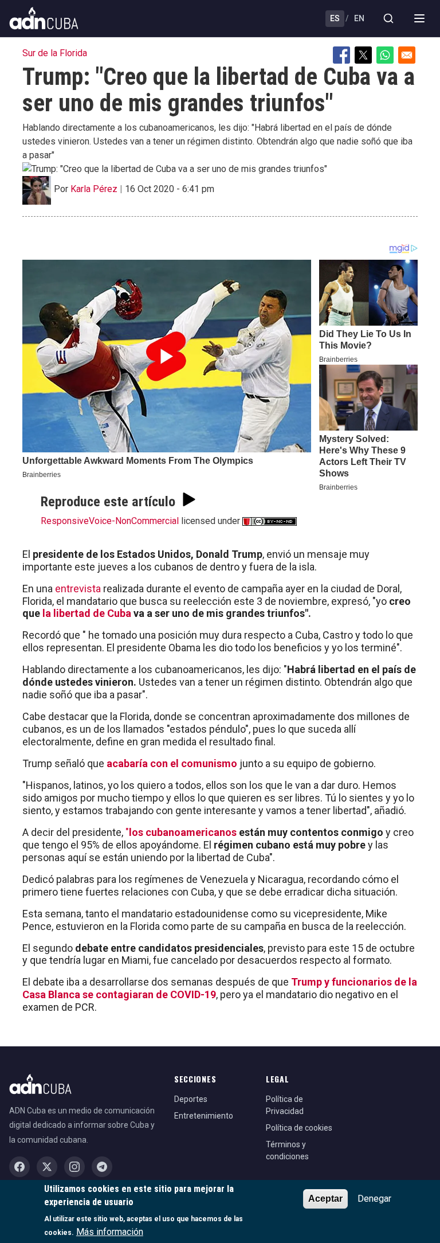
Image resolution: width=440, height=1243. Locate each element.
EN (359, 18)
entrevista (78, 589)
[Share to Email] (406, 55)
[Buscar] (388, 18)
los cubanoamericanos (184, 832)
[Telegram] (102, 1166)
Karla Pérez (93, 188)
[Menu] (419, 18)
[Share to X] (363, 55)
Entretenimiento (203, 1115)
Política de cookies (299, 1127)
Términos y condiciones (287, 1150)
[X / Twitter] (47, 1166)
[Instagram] (74, 1166)
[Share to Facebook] (341, 55)
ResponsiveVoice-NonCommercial (110, 520)
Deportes (190, 1099)
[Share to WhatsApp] (385, 55)
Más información (109, 1231)
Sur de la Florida (54, 53)
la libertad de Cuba (85, 613)
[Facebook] (19, 1166)
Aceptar (325, 1198)
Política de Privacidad (285, 1105)
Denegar (374, 1198)
